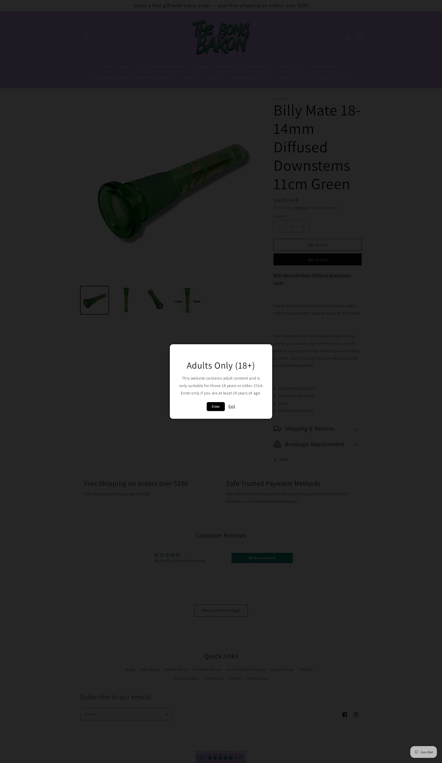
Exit (231, 406)
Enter (216, 407)
